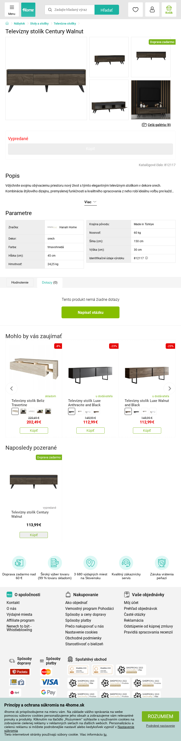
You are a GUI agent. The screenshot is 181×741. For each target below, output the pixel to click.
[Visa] (49, 682)
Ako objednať (76, 602)
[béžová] (15, 411)
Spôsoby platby (78, 620)
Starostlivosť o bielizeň (84, 644)
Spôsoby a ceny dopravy (85, 614)
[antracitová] (23, 411)
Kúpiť (90, 148)
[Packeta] (20, 672)
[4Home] (8, 24)
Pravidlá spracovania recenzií (148, 632)
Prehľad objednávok (140, 608)
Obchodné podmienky (83, 638)
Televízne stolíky (65, 23)
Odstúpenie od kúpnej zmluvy (148, 626)
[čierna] (40, 411)
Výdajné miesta (19, 614)
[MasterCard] (46, 672)
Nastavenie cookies (81, 632)
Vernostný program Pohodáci (89, 608)
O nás (11, 608)
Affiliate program (20, 620)
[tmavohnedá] (48, 411)
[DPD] (15, 693)
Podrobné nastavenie (160, 726)
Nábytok (19, 23)
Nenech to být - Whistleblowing (19, 628)
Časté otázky (134, 614)
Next (169, 388)
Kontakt (13, 602)
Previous (11, 388)
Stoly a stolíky (39, 23)
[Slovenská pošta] (17, 682)
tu (105, 734)
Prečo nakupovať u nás (84, 626)
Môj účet (131, 602)
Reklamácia (134, 620)
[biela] (31, 411)
